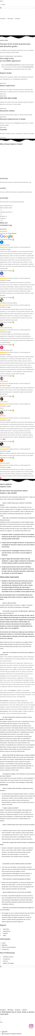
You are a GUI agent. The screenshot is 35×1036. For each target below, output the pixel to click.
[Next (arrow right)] (2, 1028)
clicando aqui (4, 784)
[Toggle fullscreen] (2, 1026)
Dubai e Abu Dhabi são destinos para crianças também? (19, 755)
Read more (3, 83)
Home (3, 4)
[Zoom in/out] (0, 1026)
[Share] (3, 1026)
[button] (17, 1)
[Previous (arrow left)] (0, 1028)
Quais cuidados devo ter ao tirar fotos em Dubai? (17, 892)
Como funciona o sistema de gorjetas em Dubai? (17, 879)
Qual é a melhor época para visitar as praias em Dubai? (18, 824)
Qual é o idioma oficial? (9, 603)
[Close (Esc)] (5, 1026)
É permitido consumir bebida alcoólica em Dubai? (17, 863)
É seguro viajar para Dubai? (10, 808)
